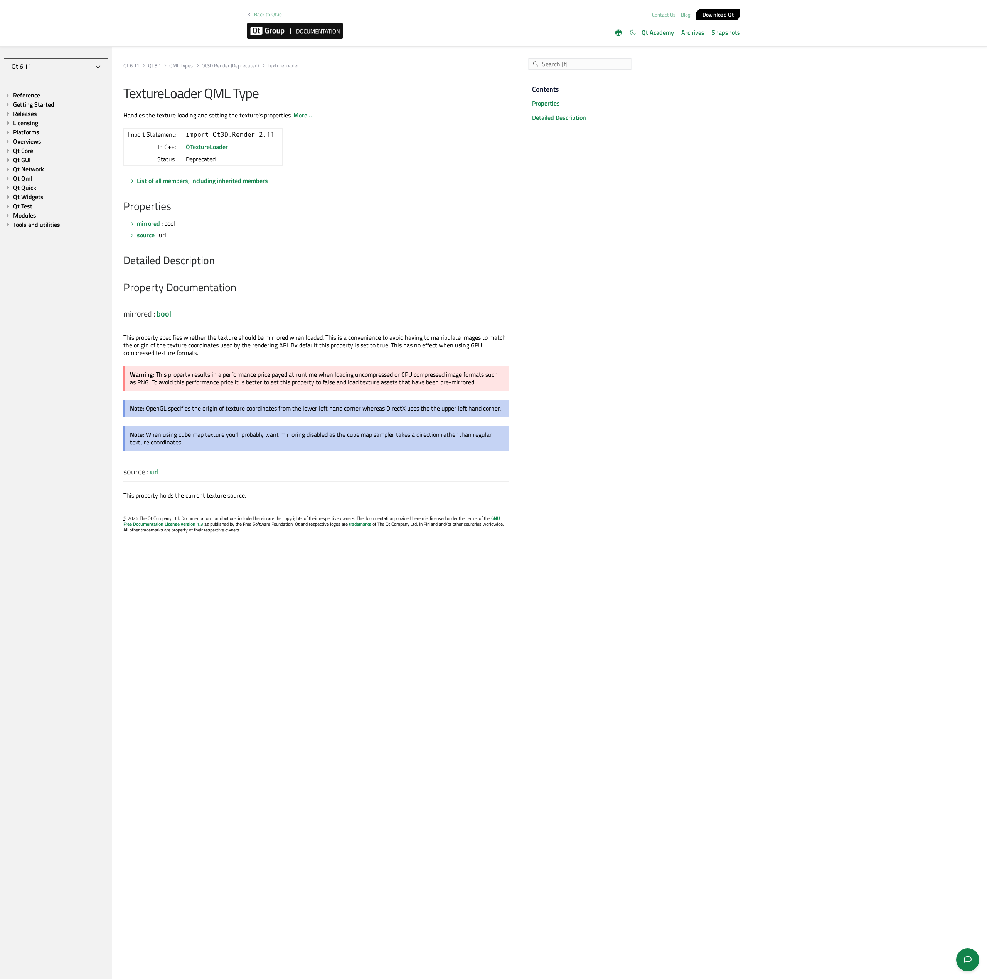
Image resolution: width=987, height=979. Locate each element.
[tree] (56, 160)
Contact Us (663, 14)
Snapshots (726, 32)
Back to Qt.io (268, 14)
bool (164, 314)
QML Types (181, 65)
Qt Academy (658, 32)
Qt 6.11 (131, 65)
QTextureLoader (207, 146)
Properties (546, 103)
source (146, 235)
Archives (692, 32)
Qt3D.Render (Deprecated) (230, 65)
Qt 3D (154, 65)
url (154, 472)
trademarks (360, 524)
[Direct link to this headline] (175, 206)
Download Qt (718, 14)
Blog (686, 14)
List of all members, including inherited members (202, 180)
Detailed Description (559, 117)
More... (302, 115)
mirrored (148, 223)
